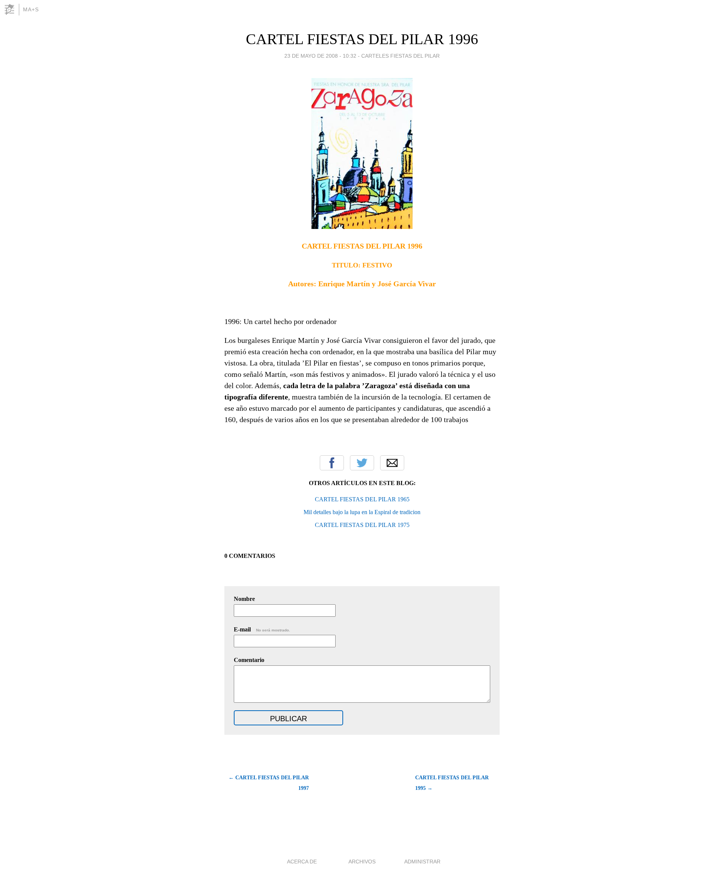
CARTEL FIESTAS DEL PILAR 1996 (362, 39)
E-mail (262, 629)
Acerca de (302, 862)
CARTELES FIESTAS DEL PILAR (400, 56)
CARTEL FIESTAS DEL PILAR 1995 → (452, 783)
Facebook (332, 462)
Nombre (244, 599)
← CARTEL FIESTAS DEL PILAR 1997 (269, 783)
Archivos (362, 862)
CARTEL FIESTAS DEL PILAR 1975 (362, 525)
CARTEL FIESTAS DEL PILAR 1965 (362, 499)
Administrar (422, 862)
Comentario (249, 660)
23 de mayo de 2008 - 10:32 (320, 56)
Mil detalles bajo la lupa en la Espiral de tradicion (362, 512)
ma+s (31, 9)
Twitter (362, 462)
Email (392, 462)
